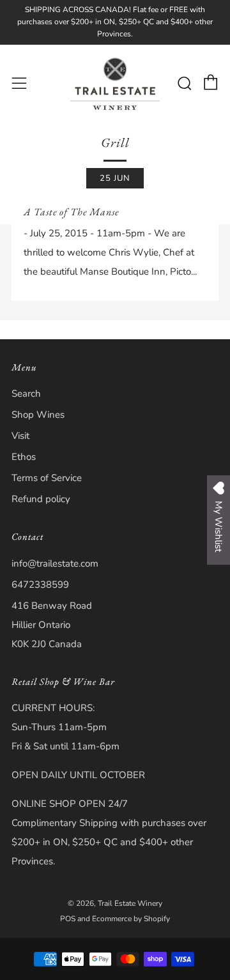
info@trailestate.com (55, 563)
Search (26, 393)
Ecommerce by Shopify (131, 919)
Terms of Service (47, 477)
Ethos (24, 456)
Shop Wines (38, 414)
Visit (20, 435)
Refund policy (41, 499)
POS (67, 919)
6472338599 (40, 584)
